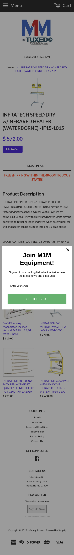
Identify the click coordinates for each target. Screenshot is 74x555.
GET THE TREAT (37, 299)
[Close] (68, 250)
